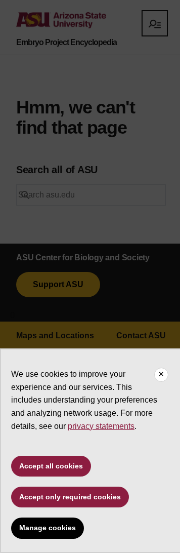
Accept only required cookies (70, 497)
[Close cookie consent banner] (161, 375)
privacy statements (101, 426)
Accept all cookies (51, 466)
